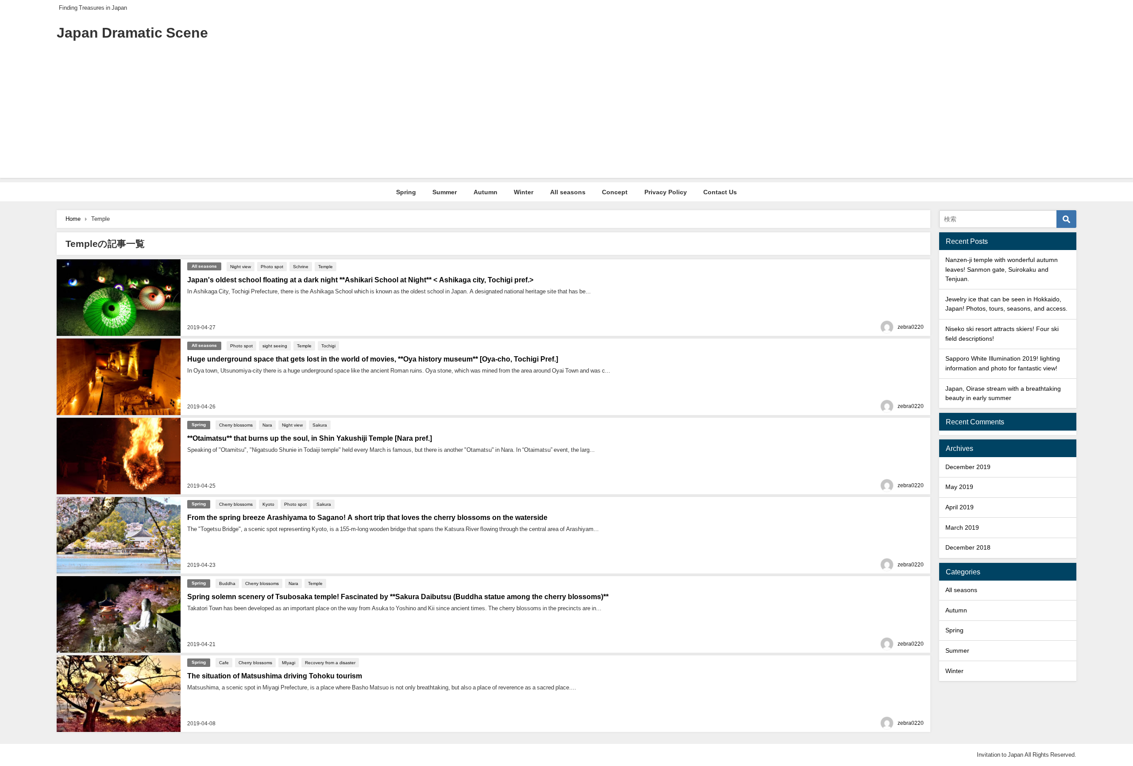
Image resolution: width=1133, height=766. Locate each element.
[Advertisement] (566, 116)
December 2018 (967, 547)
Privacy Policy (665, 192)
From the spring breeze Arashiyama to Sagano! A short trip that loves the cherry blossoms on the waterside (367, 517)
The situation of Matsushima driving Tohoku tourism (274, 675)
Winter (523, 192)
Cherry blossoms (236, 425)
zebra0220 (911, 327)
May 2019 (959, 487)
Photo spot (272, 266)
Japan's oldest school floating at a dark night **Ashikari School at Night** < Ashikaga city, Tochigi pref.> (360, 279)
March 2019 (962, 527)
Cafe (224, 662)
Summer (444, 192)
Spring (406, 192)
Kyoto (268, 504)
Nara (267, 425)
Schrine (300, 266)
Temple (325, 266)
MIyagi (288, 662)
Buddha (227, 583)
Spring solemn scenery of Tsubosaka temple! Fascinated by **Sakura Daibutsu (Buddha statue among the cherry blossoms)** (398, 596)
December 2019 (967, 467)
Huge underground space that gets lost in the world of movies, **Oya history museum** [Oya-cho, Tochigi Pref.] (372, 358)
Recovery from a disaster (330, 662)
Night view (240, 266)
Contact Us (720, 192)
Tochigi (328, 345)
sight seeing (274, 345)
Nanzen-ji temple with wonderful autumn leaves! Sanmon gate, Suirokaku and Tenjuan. (1001, 269)
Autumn (485, 192)
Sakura (319, 425)
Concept (615, 192)
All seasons (568, 192)
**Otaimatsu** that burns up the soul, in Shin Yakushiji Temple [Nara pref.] (309, 438)
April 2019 (959, 507)
